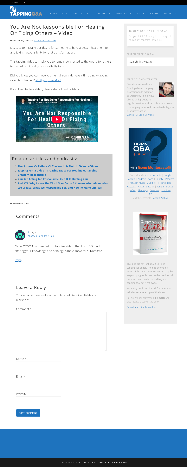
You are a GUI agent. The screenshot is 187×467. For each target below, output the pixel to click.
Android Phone (145, 179)
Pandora (169, 179)
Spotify (159, 179)
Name (21, 359)
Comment (24, 309)
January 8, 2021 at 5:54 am (40, 235)
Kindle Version (148, 307)
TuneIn (160, 186)
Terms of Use (104, 462)
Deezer (170, 186)
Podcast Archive (160, 198)
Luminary (166, 190)
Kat (29, 232)
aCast (133, 190)
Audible (151, 182)
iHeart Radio (164, 182)
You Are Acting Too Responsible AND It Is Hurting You (53, 179)
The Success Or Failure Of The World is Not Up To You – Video (58, 166)
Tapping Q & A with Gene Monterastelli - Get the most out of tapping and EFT (26, 11)
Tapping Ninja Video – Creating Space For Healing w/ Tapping (57, 170)
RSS (150, 194)
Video (27, 203)
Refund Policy (87, 462)
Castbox (131, 186)
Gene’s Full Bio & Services (140, 114)
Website (21, 394)
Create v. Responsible (32, 174)
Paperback (132, 307)
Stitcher (150, 186)
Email (21, 376)
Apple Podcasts (153, 175)
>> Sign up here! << (48, 80)
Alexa (141, 186)
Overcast (154, 190)
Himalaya (143, 190)
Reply (18, 260)
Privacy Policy (120, 462)
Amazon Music (137, 182)
